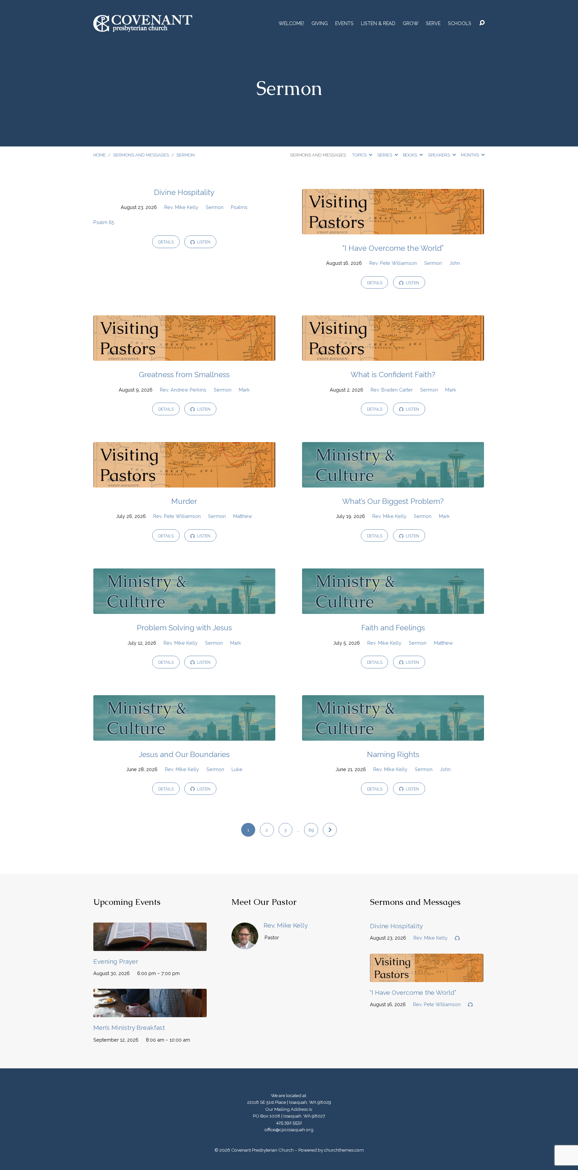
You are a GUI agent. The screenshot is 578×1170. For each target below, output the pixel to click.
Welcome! (291, 23)
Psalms (239, 207)
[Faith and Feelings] (393, 609)
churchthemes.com (344, 1150)
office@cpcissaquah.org (289, 1129)
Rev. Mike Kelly (181, 207)
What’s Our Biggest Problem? (393, 501)
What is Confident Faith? (393, 374)
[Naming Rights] (393, 735)
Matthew (242, 516)
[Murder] (184, 482)
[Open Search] (482, 23)
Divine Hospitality (184, 192)
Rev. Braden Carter (392, 390)
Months (470, 154)
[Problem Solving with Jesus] (184, 609)
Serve (433, 23)
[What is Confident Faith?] (393, 356)
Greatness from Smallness (184, 374)
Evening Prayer (115, 961)
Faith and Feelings (393, 627)
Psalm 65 (103, 222)
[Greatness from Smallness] (184, 356)
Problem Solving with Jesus (184, 627)
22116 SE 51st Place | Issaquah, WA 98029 (289, 1102)
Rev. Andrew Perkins (183, 390)
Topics (360, 154)
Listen (203, 241)
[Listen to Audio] (457, 938)
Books (410, 154)
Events (344, 23)
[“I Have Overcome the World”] (393, 229)
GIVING (319, 23)
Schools (459, 23)
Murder (184, 501)
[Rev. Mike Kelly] (244, 944)
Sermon (185, 154)
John (454, 263)
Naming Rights (393, 754)
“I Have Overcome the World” (393, 248)
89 (311, 830)
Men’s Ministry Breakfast (129, 1027)
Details (166, 241)
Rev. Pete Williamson (393, 263)
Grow (410, 23)
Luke (237, 769)
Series (385, 154)
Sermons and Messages (141, 154)
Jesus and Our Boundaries (184, 754)
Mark (244, 390)
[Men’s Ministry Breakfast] (150, 1012)
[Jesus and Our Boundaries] (184, 735)
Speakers (439, 154)
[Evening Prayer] (150, 946)
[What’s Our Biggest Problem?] (393, 482)
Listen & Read (378, 23)
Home (99, 154)
